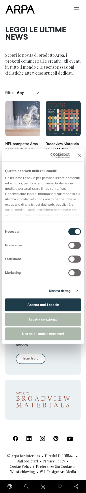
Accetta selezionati (43, 319)
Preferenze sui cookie (54, 466)
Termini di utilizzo (60, 455)
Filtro (9, 93)
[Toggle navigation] (76, 9)
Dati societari (27, 461)
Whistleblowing (22, 471)
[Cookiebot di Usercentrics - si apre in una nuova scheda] (52, 155)
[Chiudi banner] (79, 155)
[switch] (74, 245)
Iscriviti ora (30, 358)
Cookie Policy (20, 466)
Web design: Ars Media (58, 471)
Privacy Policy (54, 461)
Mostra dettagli (61, 291)
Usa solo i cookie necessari (43, 334)
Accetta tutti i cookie (43, 305)
